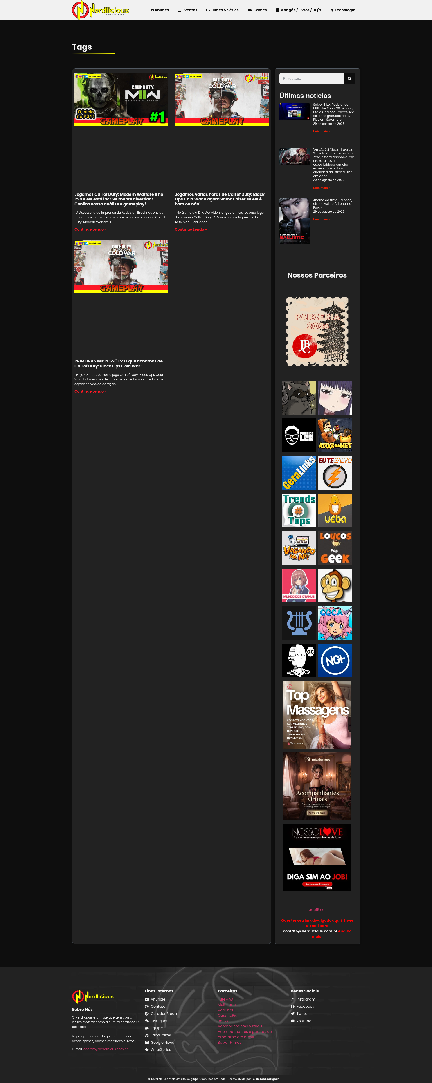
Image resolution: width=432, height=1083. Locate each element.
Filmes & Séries (224, 10)
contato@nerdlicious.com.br (105, 1049)
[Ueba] (335, 511)
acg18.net (317, 909)
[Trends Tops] (299, 511)
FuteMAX (225, 999)
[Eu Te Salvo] (335, 473)
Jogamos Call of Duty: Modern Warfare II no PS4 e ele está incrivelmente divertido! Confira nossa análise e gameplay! (118, 199)
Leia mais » (322, 131)
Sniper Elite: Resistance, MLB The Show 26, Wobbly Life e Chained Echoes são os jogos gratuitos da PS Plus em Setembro (333, 112)
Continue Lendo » (90, 229)
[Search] (349, 78)
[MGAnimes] (335, 398)
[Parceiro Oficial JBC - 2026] (317, 330)
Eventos (189, 10)
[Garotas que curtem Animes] (335, 623)
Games (259, 10)
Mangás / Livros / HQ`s (300, 10)
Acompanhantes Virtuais (240, 1026)
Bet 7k (223, 1020)
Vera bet (225, 1010)
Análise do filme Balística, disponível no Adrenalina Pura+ (332, 204)
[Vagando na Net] (299, 548)
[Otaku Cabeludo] (299, 661)
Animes (161, 10)
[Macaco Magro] (335, 586)
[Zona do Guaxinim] (299, 398)
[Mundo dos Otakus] (299, 586)
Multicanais (228, 1004)
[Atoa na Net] (335, 436)
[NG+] (335, 661)
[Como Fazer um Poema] (299, 623)
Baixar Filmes (229, 1042)
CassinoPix (227, 1015)
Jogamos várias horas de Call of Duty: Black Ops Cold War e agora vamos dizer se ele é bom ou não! (220, 199)
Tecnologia (344, 10)
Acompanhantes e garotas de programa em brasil (245, 1034)
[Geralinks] (299, 473)
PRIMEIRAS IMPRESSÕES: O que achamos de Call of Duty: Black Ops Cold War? (118, 363)
